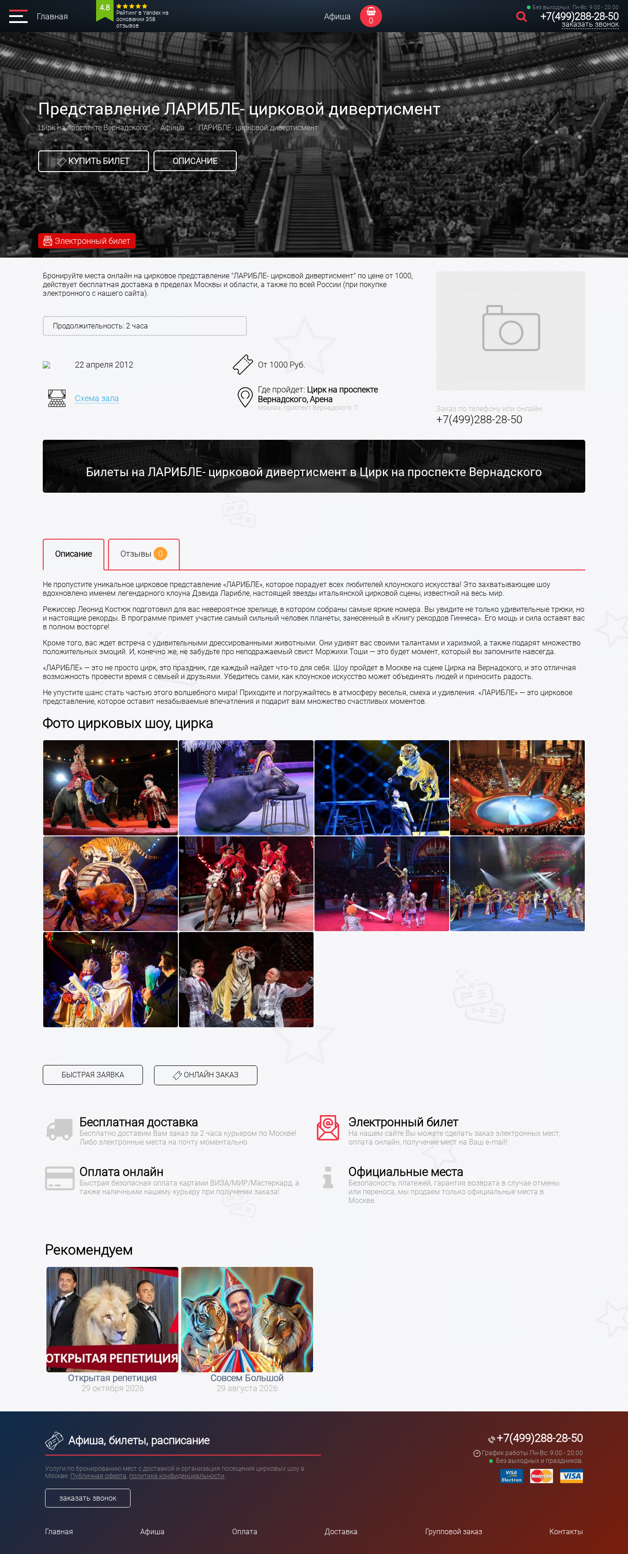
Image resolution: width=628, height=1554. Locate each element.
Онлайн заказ (210, 1075)
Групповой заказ (453, 1531)
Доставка (341, 1531)
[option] (112, 1330)
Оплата (244, 1531)
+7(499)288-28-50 (580, 16)
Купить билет (98, 161)
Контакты (566, 1531)
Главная (52, 16)
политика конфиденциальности (176, 1475)
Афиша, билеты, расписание (138, 1440)
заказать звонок (590, 24)
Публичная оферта (98, 1475)
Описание (195, 161)
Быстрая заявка (93, 1075)
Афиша (337, 16)
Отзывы (141, 553)
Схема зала (97, 398)
